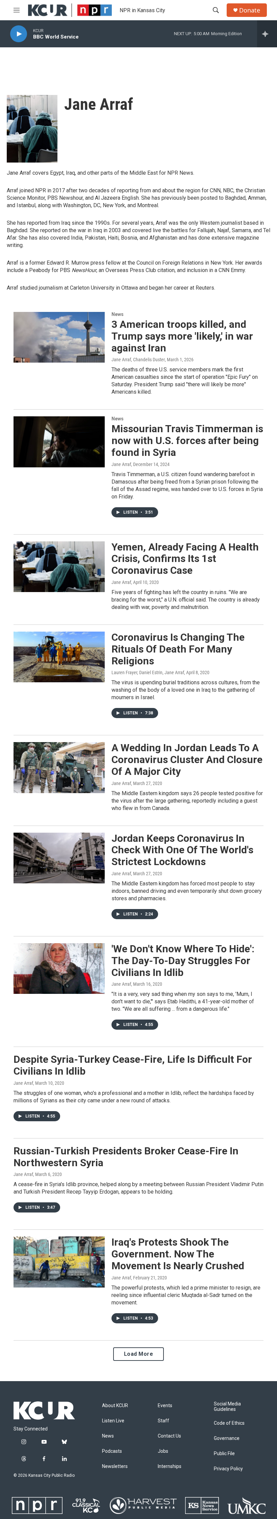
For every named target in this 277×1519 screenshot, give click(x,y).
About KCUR (115, 1405)
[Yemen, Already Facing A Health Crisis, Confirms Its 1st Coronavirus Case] (59, 566)
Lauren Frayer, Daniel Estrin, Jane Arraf (147, 672)
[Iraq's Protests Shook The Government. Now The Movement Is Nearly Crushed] (59, 1261)
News (117, 314)
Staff (163, 1420)
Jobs (163, 1451)
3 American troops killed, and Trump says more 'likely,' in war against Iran (182, 336)
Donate (249, 10)
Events (165, 1405)
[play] (18, 34)
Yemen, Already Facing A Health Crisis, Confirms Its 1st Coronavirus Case (185, 559)
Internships (169, 1466)
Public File (224, 1453)
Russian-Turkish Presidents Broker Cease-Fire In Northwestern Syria (126, 1157)
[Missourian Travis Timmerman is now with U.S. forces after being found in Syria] (59, 441)
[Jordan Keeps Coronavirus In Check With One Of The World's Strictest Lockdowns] (59, 858)
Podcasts (112, 1451)
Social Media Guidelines (227, 1406)
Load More (138, 1354)
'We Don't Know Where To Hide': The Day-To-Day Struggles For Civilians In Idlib (182, 960)
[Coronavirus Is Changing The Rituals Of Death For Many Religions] (59, 657)
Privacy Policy (228, 1468)
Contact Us (169, 1436)
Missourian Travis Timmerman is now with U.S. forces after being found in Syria (187, 440)
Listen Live (113, 1420)
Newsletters (115, 1466)
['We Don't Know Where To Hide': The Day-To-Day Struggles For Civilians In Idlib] (59, 968)
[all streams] (267, 33)
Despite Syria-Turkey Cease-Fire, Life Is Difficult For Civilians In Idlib (133, 1065)
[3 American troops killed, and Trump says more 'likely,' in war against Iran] (59, 337)
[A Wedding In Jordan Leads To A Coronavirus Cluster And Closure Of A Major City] (59, 767)
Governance (227, 1438)
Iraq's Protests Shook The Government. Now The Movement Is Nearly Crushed (177, 1254)
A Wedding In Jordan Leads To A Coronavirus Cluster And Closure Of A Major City (186, 759)
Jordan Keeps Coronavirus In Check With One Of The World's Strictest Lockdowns (182, 850)
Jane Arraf (121, 464)
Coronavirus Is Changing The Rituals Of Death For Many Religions (178, 649)
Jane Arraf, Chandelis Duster (138, 359)
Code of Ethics (229, 1423)
